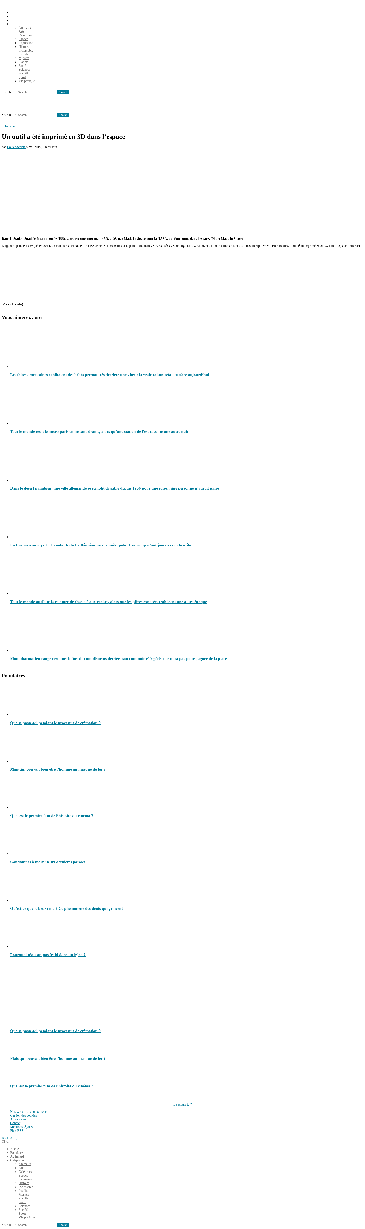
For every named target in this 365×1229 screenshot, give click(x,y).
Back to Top (10, 1138)
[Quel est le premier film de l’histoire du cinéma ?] (186, 792)
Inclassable (26, 50)
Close (5, 1141)
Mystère (24, 58)
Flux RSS (16, 1130)
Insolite (23, 54)
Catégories (17, 24)
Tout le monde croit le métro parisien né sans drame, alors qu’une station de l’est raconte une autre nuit (99, 431)
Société (23, 73)
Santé (22, 65)
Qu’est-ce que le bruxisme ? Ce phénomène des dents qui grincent (66, 908)
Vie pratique (27, 81)
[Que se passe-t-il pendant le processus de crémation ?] (186, 700)
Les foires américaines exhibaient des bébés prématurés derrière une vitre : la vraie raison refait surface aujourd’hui (109, 374)
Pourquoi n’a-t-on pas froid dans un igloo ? (48, 955)
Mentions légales (21, 1127)
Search (63, 92)
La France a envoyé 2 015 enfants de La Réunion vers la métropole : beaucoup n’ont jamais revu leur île (100, 545)
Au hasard (17, 20)
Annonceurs (18, 1119)
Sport (22, 77)
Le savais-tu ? (182, 1104)
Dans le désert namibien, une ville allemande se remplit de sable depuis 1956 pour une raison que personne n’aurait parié (114, 488)
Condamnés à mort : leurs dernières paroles (47, 862)
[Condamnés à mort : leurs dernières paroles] (186, 839)
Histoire (24, 46)
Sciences (24, 69)
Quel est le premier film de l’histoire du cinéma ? (51, 815)
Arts (21, 31)
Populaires (17, 16)
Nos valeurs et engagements (28, 1111)
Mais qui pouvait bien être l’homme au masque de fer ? (58, 769)
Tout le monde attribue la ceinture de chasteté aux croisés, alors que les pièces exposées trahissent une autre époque (108, 601)
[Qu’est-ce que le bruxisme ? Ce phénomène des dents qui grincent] (186, 885)
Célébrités (25, 35)
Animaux (25, 27)
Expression (26, 43)
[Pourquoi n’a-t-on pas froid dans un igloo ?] (186, 931)
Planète (23, 62)
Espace (23, 39)
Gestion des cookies (23, 1115)
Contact (15, 1123)
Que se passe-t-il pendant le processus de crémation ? (55, 723)
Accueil (15, 12)
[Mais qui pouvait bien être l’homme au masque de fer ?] (186, 746)
